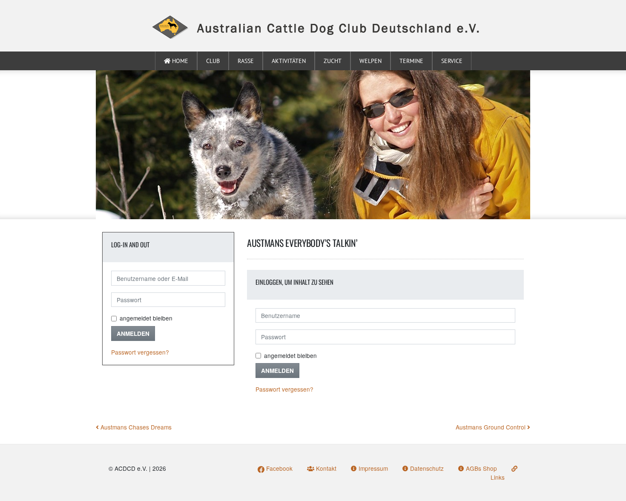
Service (451, 61)
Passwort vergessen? (140, 352)
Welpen (370, 61)
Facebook (278, 468)
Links (498, 477)
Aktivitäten (289, 61)
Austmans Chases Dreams (135, 427)
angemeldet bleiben (146, 318)
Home (179, 61)
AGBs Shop (480, 468)
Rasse (246, 61)
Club (213, 61)
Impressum (372, 468)
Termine (411, 61)
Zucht (333, 61)
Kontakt (325, 468)
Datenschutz (426, 468)
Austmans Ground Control (491, 427)
